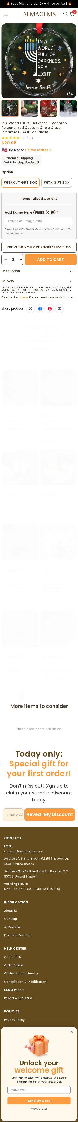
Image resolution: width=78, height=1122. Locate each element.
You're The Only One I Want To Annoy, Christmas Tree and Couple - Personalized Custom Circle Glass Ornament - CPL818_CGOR (58, 422)
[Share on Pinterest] (50, 308)
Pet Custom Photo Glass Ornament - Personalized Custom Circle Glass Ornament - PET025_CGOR (19, 663)
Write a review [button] (39, 349)
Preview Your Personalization (39, 247)
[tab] (10, 108)
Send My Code (39, 1100)
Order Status (14, 965)
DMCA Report (14, 990)
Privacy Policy (14, 1020)
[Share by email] (59, 308)
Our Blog (10, 919)
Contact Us (12, 957)
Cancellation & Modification (25, 982)
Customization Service (21, 973)
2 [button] (30, 697)
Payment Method (17, 935)
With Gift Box (57, 182)
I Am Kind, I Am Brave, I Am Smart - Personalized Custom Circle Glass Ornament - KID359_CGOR (58, 501)
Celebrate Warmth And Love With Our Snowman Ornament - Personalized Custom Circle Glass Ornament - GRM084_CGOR (18, 501)
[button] (5, 14)
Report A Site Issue (18, 998)
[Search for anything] (65, 14)
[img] (12, 410)
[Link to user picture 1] (19, 388)
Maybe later (39, 1109)
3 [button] (39, 697)
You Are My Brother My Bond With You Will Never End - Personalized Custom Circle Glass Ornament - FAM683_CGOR (19, 422)
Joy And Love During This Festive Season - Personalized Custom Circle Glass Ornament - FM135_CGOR (19, 577)
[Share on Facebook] (40, 308)
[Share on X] (30, 308)
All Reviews (12, 927)
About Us (11, 911)
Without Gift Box (20, 182)
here (24, 297)
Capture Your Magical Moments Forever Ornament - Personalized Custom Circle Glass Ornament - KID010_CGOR (58, 577)
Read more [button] (12, 599)
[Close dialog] (71, 1031)
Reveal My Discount (49, 814)
